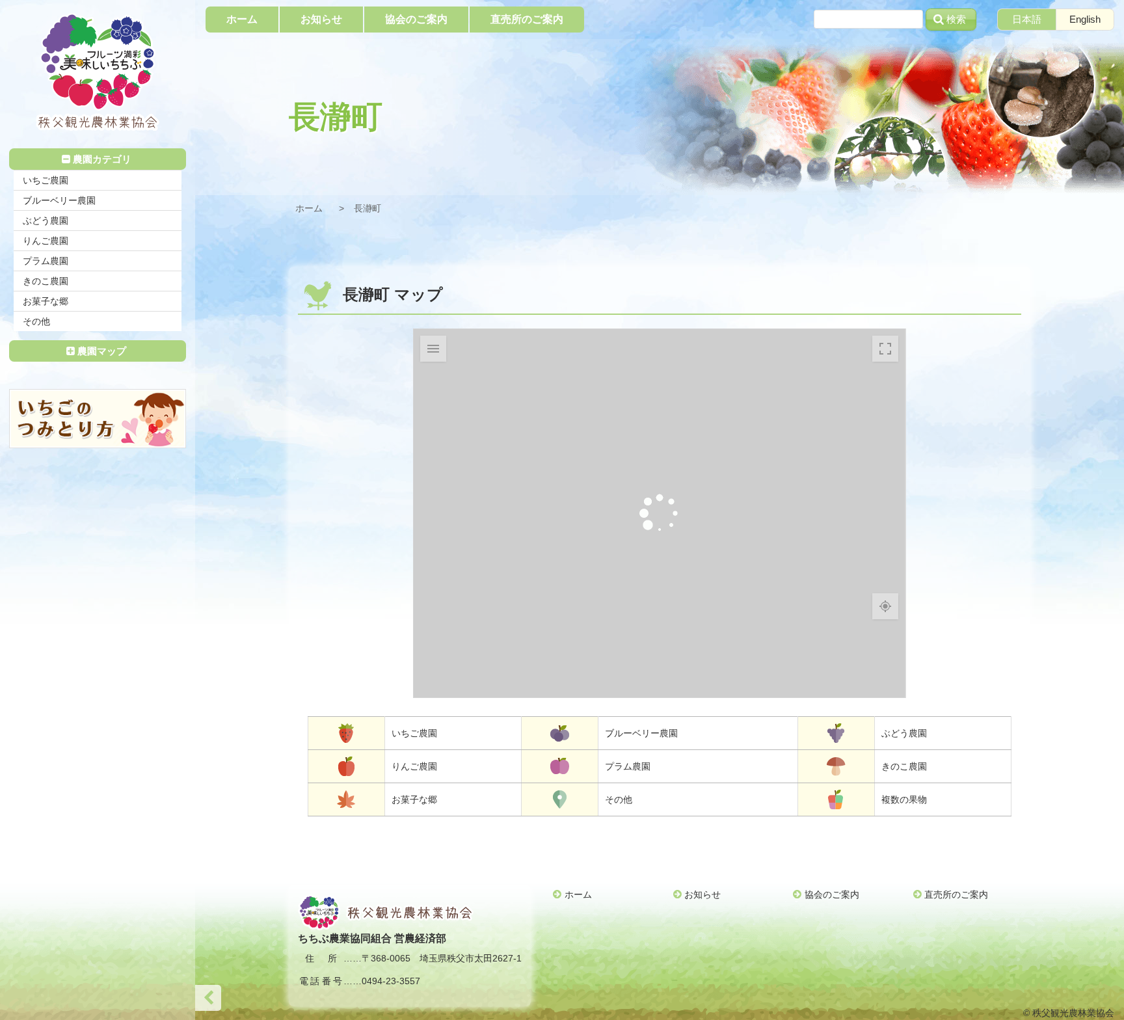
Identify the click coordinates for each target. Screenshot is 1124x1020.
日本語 (1026, 19)
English (1085, 19)
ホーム (309, 208)
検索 (956, 19)
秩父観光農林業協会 (97, 72)
